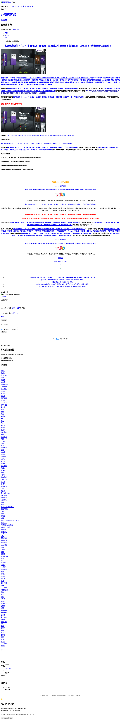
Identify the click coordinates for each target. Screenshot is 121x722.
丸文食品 (4, 402)
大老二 (3, 594)
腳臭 (2, 377)
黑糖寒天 (4, 523)
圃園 (2, 637)
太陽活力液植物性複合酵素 (10, 520)
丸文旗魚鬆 (4, 590)
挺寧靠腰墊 (4, 509)
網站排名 (4, 532)
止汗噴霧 (4, 398)
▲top (2, 316)
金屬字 (3, 554)
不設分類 (16, 29)
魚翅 (2, 434)
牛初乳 (3, 484)
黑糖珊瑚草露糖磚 (7, 525)
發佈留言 (4, 332)
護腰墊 (3, 516)
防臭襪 (3, 382)
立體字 (3, 549)
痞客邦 (14, 308)
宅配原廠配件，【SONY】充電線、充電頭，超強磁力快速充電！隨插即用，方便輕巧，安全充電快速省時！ (58, 46)
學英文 (60, 258)
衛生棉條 (4, 617)
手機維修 (4, 613)
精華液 (3, 628)
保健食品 (4, 477)
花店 (2, 536)
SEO (2, 534)
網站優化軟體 (5, 527)
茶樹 (2, 630)
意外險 (3, 491)
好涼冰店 (4, 387)
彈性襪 (3, 578)
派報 (2, 547)
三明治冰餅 (4, 384)
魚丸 (2, 423)
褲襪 (2, 581)
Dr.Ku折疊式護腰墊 (7, 507)
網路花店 (4, 538)
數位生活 (15, 313)
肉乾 (2, 421)
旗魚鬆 (3, 407)
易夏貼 (3, 391)
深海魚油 (4, 486)
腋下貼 (3, 393)
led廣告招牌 (5, 556)
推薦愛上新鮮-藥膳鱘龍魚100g (62, 282)
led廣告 (3, 562)
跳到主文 (4, 20)
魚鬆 (2, 409)
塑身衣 (3, 639)
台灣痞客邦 (8, 14)
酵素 (2, 488)
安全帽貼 (4, 389)
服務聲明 (78, 695)
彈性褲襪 (4, 583)
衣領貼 (3, 371)
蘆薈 (2, 626)
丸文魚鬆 (4, 587)
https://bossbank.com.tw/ (60, 261)
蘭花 (2, 504)
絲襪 (2, 585)
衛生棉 (3, 615)
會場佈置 (4, 543)
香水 (2, 632)
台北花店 (4, 545)
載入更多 (4, 320)
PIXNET (46, 695)
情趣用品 (4, 603)
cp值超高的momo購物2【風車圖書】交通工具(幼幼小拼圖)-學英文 (62, 279)
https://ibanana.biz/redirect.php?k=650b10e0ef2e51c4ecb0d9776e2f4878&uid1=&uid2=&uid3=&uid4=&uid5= (60, 189)
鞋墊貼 (3, 400)
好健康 (3, 475)
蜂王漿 (3, 482)
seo (2, 623)
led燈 (2, 558)
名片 (6, 38)
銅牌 (2, 552)
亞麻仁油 (4, 479)
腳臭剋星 (4, 375)
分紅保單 (4, 495)
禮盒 (2, 414)
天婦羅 (3, 425)
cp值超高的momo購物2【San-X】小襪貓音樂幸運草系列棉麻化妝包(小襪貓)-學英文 (62, 284)
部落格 (7, 35)
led (2, 560)
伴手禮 (3, 416)
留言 (18, 308)
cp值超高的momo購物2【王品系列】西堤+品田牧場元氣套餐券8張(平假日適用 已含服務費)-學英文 (62, 277)
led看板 (3, 567)
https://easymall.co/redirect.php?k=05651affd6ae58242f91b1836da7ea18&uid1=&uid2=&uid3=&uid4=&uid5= (41, 135)
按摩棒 (3, 606)
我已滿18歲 (5, 718)
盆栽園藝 (4, 500)
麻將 (2, 592)
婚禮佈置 (4, 540)
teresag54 (3, 296)
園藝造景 (4, 498)
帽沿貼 (3, 373)
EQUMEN (4, 643)
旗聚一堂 (4, 405)
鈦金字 (3, 565)
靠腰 (2, 511)
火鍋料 (3, 428)
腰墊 (2, 513)
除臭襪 (3, 380)
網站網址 (63, 186)
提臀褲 (3, 646)
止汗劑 (3, 396)
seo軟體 (3, 529)
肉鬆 (2, 412)
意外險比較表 (5, 493)
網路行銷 (4, 622)
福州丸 (3, 430)
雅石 (2, 502)
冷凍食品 (4, 432)
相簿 (6, 33)
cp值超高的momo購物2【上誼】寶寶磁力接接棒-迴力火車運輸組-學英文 (62, 286)
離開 (11, 718)
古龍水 (3, 635)
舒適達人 (4, 619)
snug (2, 445)
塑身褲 (3, 642)
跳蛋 (2, 608)
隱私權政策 (71, 695)
